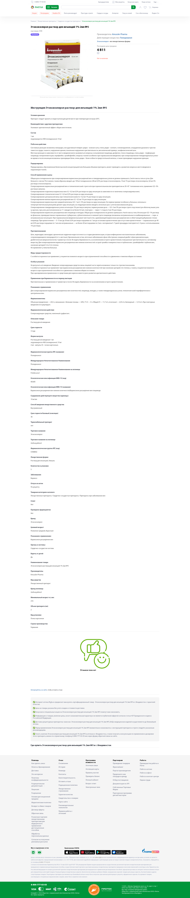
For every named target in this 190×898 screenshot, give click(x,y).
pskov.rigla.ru (99, 857)
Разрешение (36, 793)
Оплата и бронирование (40, 767)
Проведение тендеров (121, 763)
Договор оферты (37, 810)
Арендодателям (103, 2)
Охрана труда (145, 780)
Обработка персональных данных (40, 835)
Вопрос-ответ (91, 784)
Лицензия (35, 789)
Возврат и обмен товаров (41, 806)
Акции (34, 13)
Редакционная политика (68, 785)
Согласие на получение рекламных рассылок (40, 841)
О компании (63, 763)
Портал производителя (122, 771)
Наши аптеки (146, 2)
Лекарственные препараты (46, 21)
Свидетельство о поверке (68, 798)
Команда (62, 771)
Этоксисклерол (103, 41)
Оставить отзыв (65, 781)
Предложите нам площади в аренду (120, 775)
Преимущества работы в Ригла (149, 765)
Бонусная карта (133, 2)
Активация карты (92, 769)
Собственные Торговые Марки (122, 788)
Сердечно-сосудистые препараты (68, 21)
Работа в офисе (146, 773)
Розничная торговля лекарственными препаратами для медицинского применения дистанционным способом (39, 823)
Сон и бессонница (142, 13)
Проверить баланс (93, 776)
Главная (33, 21)
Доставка (35, 771)
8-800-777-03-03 (39, 885)
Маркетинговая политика (41, 803)
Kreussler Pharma (119, 34)
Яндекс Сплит (156, 13)
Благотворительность (67, 778)
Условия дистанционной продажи (40, 798)
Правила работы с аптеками (65, 812)
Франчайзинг (118, 767)
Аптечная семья (92, 765)
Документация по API (121, 784)
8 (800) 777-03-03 (44, 862)
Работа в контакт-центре (149, 776)
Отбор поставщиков (120, 780)
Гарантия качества (66, 795)
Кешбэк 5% (56, 13)
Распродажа (45, 13)
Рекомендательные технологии (66, 807)
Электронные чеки (93, 787)
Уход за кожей (127, 13)
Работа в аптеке (146, 769)
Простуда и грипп (87, 13)
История (62, 767)
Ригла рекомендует (70, 13)
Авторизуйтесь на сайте (39, 690)
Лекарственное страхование (64, 790)
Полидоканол (126, 38)
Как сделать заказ (38, 763)
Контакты (62, 774)
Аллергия (115, 13)
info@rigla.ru (138, 893)
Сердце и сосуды (102, 13)
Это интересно (37, 774)
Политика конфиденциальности (39, 779)
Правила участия (92, 773)
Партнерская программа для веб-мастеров (122, 794)
